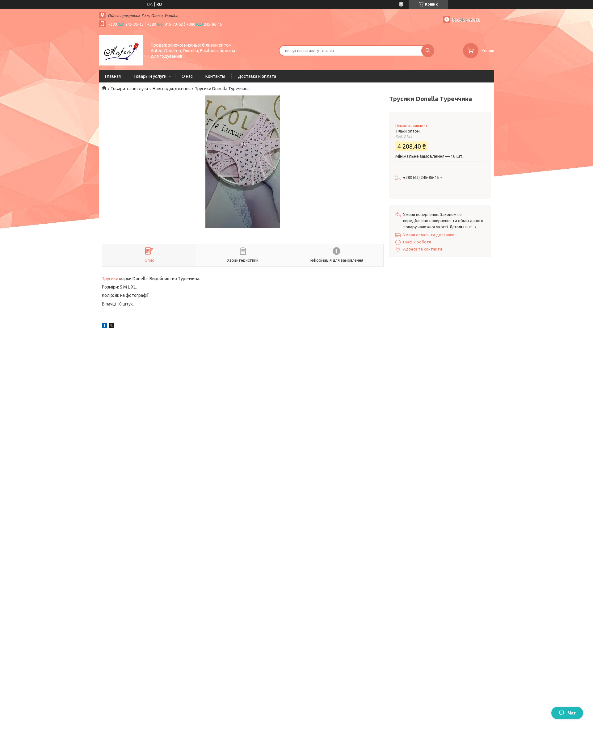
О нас (187, 76)
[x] (111, 326)
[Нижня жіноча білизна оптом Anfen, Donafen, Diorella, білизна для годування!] (121, 50)
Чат (572, 712)
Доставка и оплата (257, 76)
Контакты (215, 76)
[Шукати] (427, 50)
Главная (113, 76)
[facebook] (104, 326)
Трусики (110, 278)
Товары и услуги (149, 76)
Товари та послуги (129, 88)
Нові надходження (172, 88)
